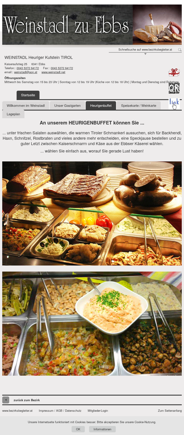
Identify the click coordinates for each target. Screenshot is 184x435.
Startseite (28, 94)
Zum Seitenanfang (170, 411)
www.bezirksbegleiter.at (17, 411)
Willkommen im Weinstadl (26, 105)
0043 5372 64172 (28, 68)
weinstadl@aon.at (25, 72)
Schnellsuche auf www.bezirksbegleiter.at (145, 49)
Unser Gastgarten (67, 105)
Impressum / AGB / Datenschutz (60, 411)
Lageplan (13, 113)
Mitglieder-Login (98, 411)
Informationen (102, 429)
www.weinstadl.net (53, 72)
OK (78, 429)
